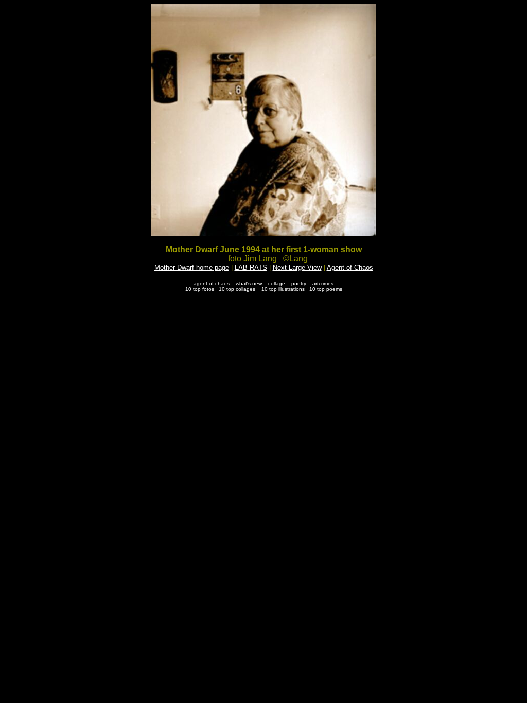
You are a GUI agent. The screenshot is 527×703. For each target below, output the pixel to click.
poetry (298, 283)
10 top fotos (199, 289)
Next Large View (297, 267)
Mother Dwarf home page (191, 267)
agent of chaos (212, 283)
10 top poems (325, 289)
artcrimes (322, 283)
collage (276, 283)
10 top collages (237, 289)
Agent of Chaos (350, 267)
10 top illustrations (283, 289)
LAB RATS (251, 267)
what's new (249, 283)
